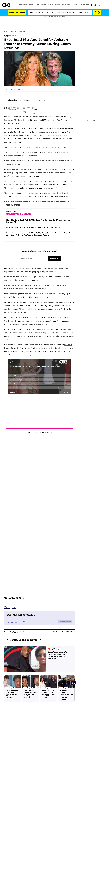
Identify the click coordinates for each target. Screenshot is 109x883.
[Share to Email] (34, 108)
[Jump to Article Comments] (5, 108)
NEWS (31, 4)
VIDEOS (57, 4)
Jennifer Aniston (22, 31)
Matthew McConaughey (42, 268)
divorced (60, 336)
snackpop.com (40, 324)
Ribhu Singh (13, 100)
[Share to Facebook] (12, 108)
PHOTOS (50, 4)
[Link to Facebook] (91, 4)
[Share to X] (19, 108)
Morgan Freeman (19, 169)
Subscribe (85, 4)
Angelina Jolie (49, 333)
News (13, 31)
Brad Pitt (21, 117)
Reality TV (23, 4)
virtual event (18, 135)
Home (6, 31)
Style (37, 4)
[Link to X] (98, 4)
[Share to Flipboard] (27, 108)
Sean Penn (58, 268)
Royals (43, 4)
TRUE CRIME (66, 4)
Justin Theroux (36, 336)
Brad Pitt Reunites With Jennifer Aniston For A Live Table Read (34, 227)
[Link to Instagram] (95, 4)
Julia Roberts (21, 272)
